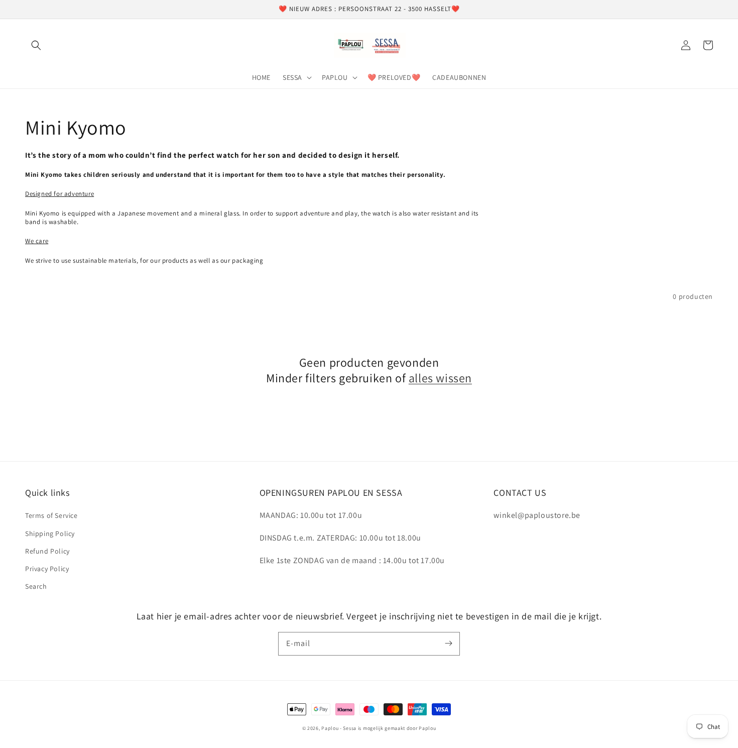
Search (36, 586)
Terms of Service (51, 515)
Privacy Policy (47, 568)
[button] (36, 45)
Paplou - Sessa (338, 728)
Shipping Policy (50, 533)
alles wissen (440, 378)
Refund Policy (47, 551)
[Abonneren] (448, 643)
